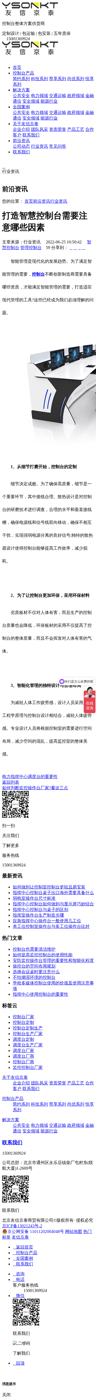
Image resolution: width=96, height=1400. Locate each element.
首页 (17, 67)
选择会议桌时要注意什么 (36, 971)
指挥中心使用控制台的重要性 (40, 994)
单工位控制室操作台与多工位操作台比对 (51, 926)
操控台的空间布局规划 (34, 966)
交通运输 (57, 95)
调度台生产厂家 (28, 1045)
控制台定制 (23, 1022)
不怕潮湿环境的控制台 (34, 977)
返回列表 (10, 782)
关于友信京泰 (25, 123)
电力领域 (39, 95)
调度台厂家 (23, 1050)
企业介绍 (21, 129)
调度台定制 (23, 1039)
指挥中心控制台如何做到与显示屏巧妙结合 (53, 904)
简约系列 (21, 78)
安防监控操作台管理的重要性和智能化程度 (53, 960)
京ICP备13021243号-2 (22, 1226)
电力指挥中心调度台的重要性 (30, 776)
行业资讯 (39, 146)
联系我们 (30, 135)
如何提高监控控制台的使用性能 (43, 955)
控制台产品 (23, 73)
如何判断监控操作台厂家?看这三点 (35, 788)
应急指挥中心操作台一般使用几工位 (47, 920)
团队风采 (39, 129)
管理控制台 (31, 247)
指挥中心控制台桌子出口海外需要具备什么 (53, 892)
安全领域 (30, 101)
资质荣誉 (57, 129)
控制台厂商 (23, 1062)
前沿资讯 (21, 140)
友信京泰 (20, 1237)
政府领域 (75, 95)
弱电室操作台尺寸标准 (34, 898)
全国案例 (21, 107)
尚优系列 (75, 78)
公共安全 (21, 95)
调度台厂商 (23, 1056)
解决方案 (21, 90)
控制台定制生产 (28, 1028)
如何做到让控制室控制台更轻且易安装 (49, 887)
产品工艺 (75, 129)
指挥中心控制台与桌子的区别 (40, 909)
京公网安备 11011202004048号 (35, 1231)
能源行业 (49, 101)
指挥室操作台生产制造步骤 (38, 915)
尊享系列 (57, 78)
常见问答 (57, 146)
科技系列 (39, 78)
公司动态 (21, 146)
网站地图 (73, 1231)
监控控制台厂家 (28, 1067)
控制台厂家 (23, 1016)
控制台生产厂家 (28, 1033)
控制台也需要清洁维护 (34, 949)
